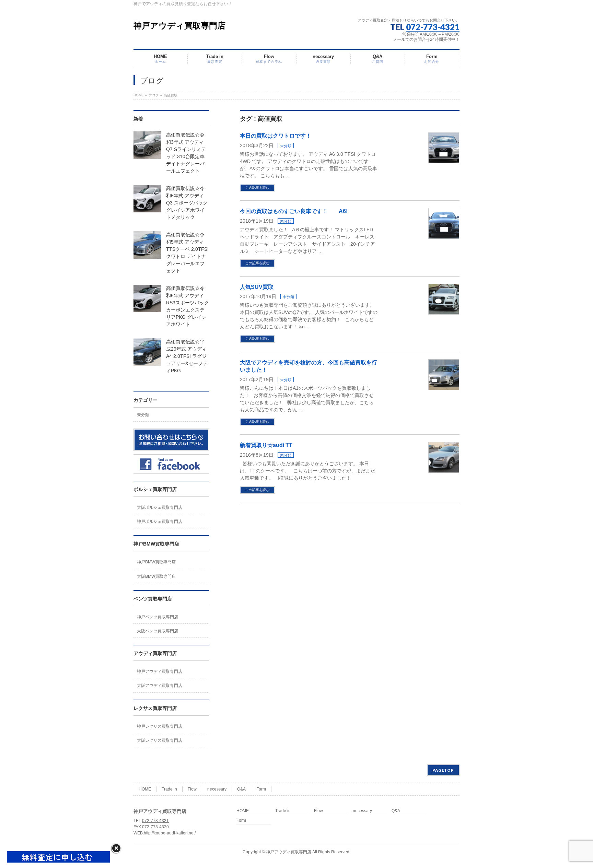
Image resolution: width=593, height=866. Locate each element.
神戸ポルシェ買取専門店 (159, 521)
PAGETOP (443, 770)
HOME (145, 789)
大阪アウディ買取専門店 (159, 685)
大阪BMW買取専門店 (156, 576)
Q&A (241, 789)
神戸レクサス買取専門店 (159, 726)
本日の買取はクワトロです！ (275, 136)
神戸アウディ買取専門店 (179, 25)
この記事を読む (257, 187)
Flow (192, 789)
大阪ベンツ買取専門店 (157, 631)
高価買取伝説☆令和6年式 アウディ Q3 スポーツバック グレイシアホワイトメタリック (187, 203)
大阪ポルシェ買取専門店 (159, 507)
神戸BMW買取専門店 (156, 562)
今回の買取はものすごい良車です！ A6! (294, 211)
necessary (216, 789)
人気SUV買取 (257, 287)
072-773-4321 (433, 27)
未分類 (285, 146)
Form (261, 789)
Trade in (169, 789)
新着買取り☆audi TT (266, 445)
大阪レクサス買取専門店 (159, 740)
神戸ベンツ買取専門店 (157, 617)
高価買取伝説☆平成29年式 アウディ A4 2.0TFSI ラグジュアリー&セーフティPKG (187, 356)
